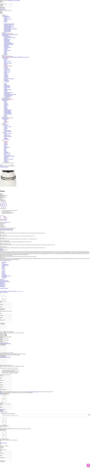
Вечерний (6, 144)
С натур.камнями (7, 69)
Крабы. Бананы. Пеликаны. (9, 26)
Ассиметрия (6, 76)
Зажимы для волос (7, 47)
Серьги (5, 17)
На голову (6, 48)
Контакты (4, 269)
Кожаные (6, 79)
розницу (9, 260)
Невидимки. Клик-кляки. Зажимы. (10, 28)
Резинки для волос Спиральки (9, 37)
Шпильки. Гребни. (7, 29)
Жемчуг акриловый (7, 136)
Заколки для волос (7, 42)
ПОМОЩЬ (4, 262)
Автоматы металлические (9, 43)
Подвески (6, 103)
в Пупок (5, 91)
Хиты (7, 33)
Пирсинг (6, 90)
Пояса (5, 120)
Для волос (4, 273)
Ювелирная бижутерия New (9, 23)
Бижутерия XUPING (8, 113)
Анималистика (7, 147)
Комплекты (6, 105)
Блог (3, 268)
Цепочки (6, 104)
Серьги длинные (7, 71)
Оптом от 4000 (2, 333)
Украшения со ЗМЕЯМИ (16, 57)
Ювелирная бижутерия (6, 275)
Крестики (6, 161)
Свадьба (3, 34)
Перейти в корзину (3, 442)
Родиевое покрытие (7, 112)
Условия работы (5, 264)
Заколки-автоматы (7, 27)
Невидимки (6, 45)
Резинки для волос (7, 36)
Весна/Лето (6, 152)
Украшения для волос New (9, 24)
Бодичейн (6, 66)
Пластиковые (6, 41)
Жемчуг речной (7, 135)
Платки (5, 119)
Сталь (5, 114)
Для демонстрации (7, 96)
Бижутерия (4, 274)
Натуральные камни (8, 133)
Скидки (3, 266)
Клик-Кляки (6, 46)
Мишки (5, 157)
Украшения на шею (7, 18)
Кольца (5, 21)
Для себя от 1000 (3, 335)
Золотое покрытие (7, 111)
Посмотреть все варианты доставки (6, 229)
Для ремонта (6, 97)
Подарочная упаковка (8, 95)
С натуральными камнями (9, 78)
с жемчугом (6, 74)
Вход (1, 1)
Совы (5, 150)
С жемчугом (6, 68)
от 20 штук (16, 34)
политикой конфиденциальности (34, 391)
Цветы (5, 151)
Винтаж (5, 146)
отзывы (1, 248)
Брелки (5, 122)
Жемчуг (5, 159)
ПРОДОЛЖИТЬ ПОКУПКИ (5, 343)
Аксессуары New (7, 31)
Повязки (5, 52)
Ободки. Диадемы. (7, 30)
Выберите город (11, 0)
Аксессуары (4, 276)
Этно (5, 145)
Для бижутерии (7, 93)
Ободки (5, 49)
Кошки (5, 148)
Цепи (5, 154)
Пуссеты (5, 72)
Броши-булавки (7, 85)
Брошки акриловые (7, 89)
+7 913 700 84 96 (17, 0)
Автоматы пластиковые (8, 44)
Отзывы (3, 267)
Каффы (5, 73)
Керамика (6, 115)
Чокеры (5, 64)
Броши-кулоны (7, 87)
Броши (5, 19)
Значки (5, 88)
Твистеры (6, 38)
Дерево (5, 134)
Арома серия (6, 160)
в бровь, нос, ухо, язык (8, 92)
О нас (3, 263)
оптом (5, 260)
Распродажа (4, 277)
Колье (5, 102)
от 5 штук (12, 34)
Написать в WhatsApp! (4, 292)
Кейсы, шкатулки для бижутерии (10, 94)
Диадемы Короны (7, 50)
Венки (5, 53)
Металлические (7, 40)
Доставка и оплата (5, 265)
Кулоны (5, 67)
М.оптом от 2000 (3, 334)
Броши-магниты (7, 86)
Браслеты (6, 20)
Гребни (5, 51)
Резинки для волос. (7, 25)
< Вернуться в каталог (4, 166)
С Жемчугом (7, 34)
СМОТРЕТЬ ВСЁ (5, 35)
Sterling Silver (6, 139)
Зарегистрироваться (3, 411)
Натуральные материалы (8, 158)
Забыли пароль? (3, 409)
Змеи (5, 149)
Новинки (3, 33)
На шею (5, 59)
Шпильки (6, 54)
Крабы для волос (7, 39)
